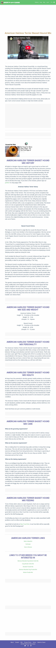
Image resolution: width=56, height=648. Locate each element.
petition (7, 182)
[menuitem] (36, 2)
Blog (44, 2)
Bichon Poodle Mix (28, 572)
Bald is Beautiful (28, 541)
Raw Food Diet (24, 524)
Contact (17, 642)
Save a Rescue (28, 547)
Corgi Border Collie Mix (28, 563)
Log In (47, 2)
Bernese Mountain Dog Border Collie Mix (28, 561)
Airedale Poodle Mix (28, 566)
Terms (34, 642)
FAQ (21, 642)
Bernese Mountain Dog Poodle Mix (28, 569)
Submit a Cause (41, 642)
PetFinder (28, 544)
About (12, 642)
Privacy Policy (27, 642)
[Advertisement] (28, 18)
